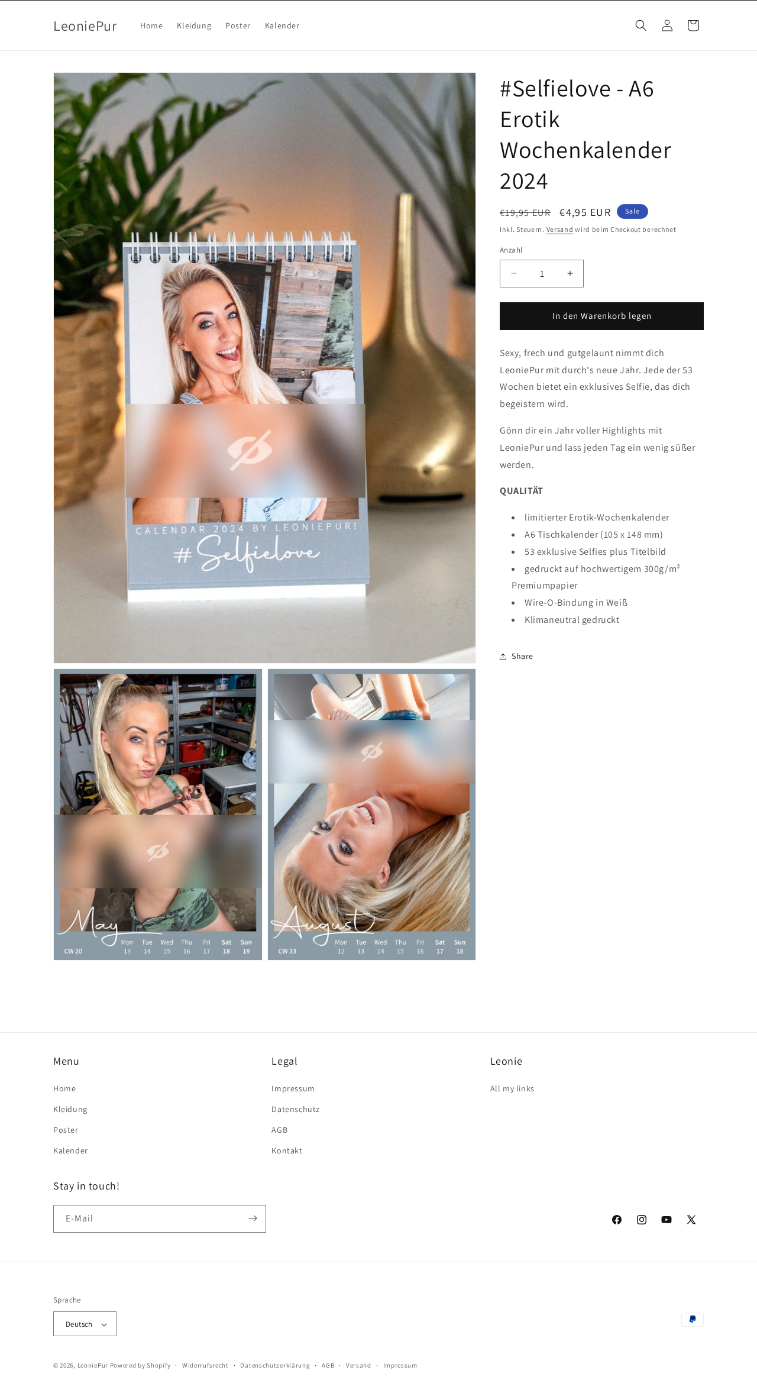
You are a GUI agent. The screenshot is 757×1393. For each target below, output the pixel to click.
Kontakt (286, 1150)
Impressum (293, 1087)
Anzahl (511, 250)
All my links (512, 1087)
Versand (560, 229)
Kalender (70, 1150)
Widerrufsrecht (205, 1365)
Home (64, 1087)
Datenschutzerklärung (275, 1365)
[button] (641, 25)
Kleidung (70, 1108)
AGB (279, 1129)
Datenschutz (295, 1108)
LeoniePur (92, 1366)
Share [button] (522, 656)
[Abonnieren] (253, 1218)
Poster (66, 1129)
